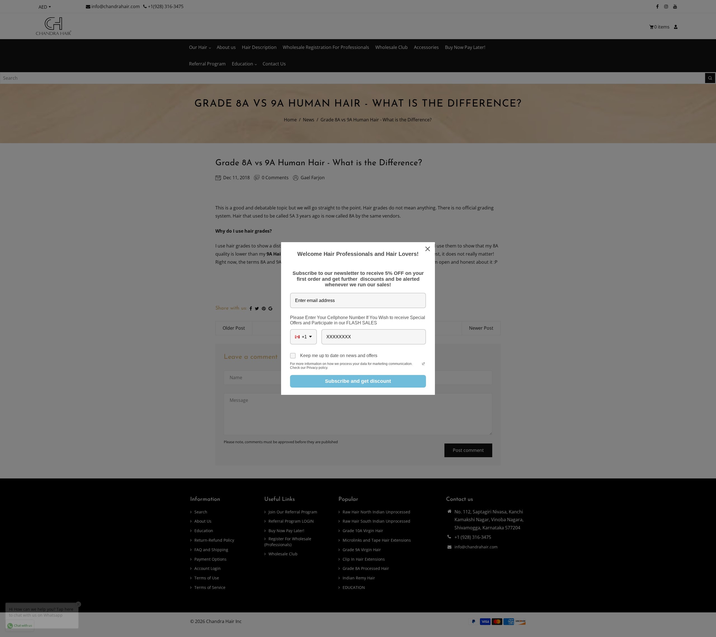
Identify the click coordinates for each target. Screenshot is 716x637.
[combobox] (303, 337)
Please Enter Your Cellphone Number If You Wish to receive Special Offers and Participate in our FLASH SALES (357, 320)
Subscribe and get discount (358, 381)
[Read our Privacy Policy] (423, 364)
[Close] (428, 249)
